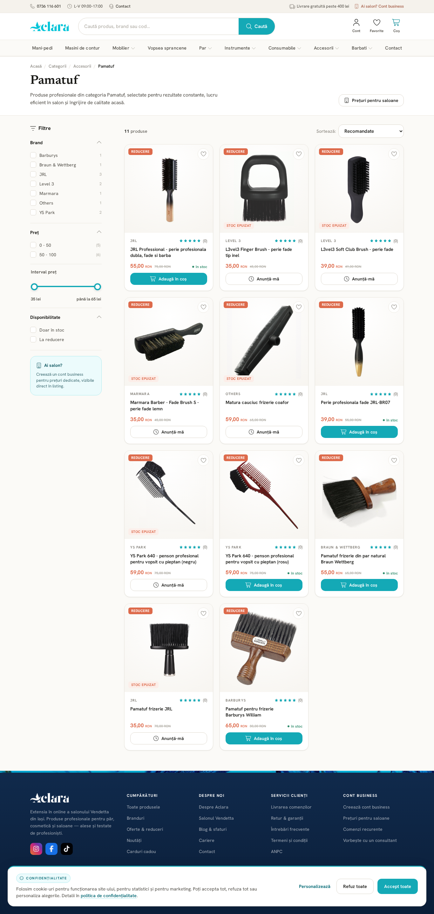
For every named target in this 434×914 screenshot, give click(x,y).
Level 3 (233, 241)
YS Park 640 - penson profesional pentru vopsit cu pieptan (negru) (164, 559)
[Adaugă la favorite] (203, 154)
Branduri (135, 818)
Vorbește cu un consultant (370, 840)
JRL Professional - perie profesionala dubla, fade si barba (168, 252)
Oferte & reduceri (145, 829)
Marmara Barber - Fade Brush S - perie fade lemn (164, 405)
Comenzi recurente (363, 829)
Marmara (140, 394)
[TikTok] (67, 849)
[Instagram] (36, 849)
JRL (133, 241)
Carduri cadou (141, 851)
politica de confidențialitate (109, 895)
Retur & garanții (287, 818)
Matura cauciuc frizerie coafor (257, 402)
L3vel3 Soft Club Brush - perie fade (357, 249)
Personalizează (314, 886)
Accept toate (397, 886)
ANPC (276, 851)
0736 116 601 (49, 6)
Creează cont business (366, 807)
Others (233, 394)
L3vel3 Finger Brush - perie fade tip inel (259, 252)
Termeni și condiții (289, 840)
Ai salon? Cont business (382, 6)
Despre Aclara (213, 807)
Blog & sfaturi (213, 829)
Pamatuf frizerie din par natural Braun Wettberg (353, 559)
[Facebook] (51, 849)
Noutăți (134, 840)
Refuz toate (355, 886)
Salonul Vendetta (216, 818)
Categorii (57, 66)
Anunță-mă (268, 279)
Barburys (236, 700)
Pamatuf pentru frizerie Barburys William (250, 712)
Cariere (206, 840)
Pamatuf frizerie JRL (151, 709)
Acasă (36, 66)
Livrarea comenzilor (291, 807)
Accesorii (82, 66)
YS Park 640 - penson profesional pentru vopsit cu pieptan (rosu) (260, 559)
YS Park (138, 547)
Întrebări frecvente (290, 829)
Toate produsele (143, 807)
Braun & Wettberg (341, 547)
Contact (123, 6)
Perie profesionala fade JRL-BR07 (355, 402)
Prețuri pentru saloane (375, 100)
